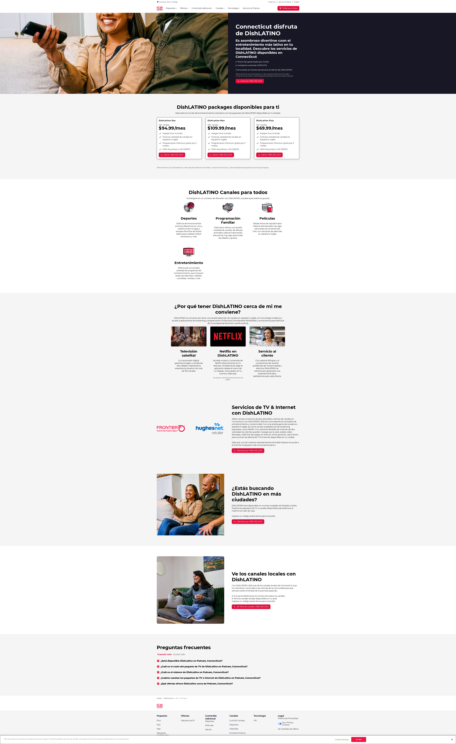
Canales (233, 716)
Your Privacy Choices (287, 723)
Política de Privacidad (288, 718)
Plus (159, 720)
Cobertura (272, 2)
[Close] (452, 739)
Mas (159, 729)
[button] (228, 660)
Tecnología (260, 716)
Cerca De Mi (169, 698)
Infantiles (233, 729)
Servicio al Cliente (285, 2)
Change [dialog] (174, 2)
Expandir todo (164, 654)
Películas (209, 725)
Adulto (208, 729)
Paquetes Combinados (163, 734)
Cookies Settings (342, 739)
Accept (359, 739)
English (296, 2)
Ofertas (185, 716)
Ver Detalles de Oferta (288, 729)
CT (177, 698)
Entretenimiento (237, 733)
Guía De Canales (237, 720)
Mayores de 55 (188, 720)
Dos (158, 725)
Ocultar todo (179, 654)
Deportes (209, 721)
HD (255, 720)
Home (159, 698)
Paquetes (162, 716)
